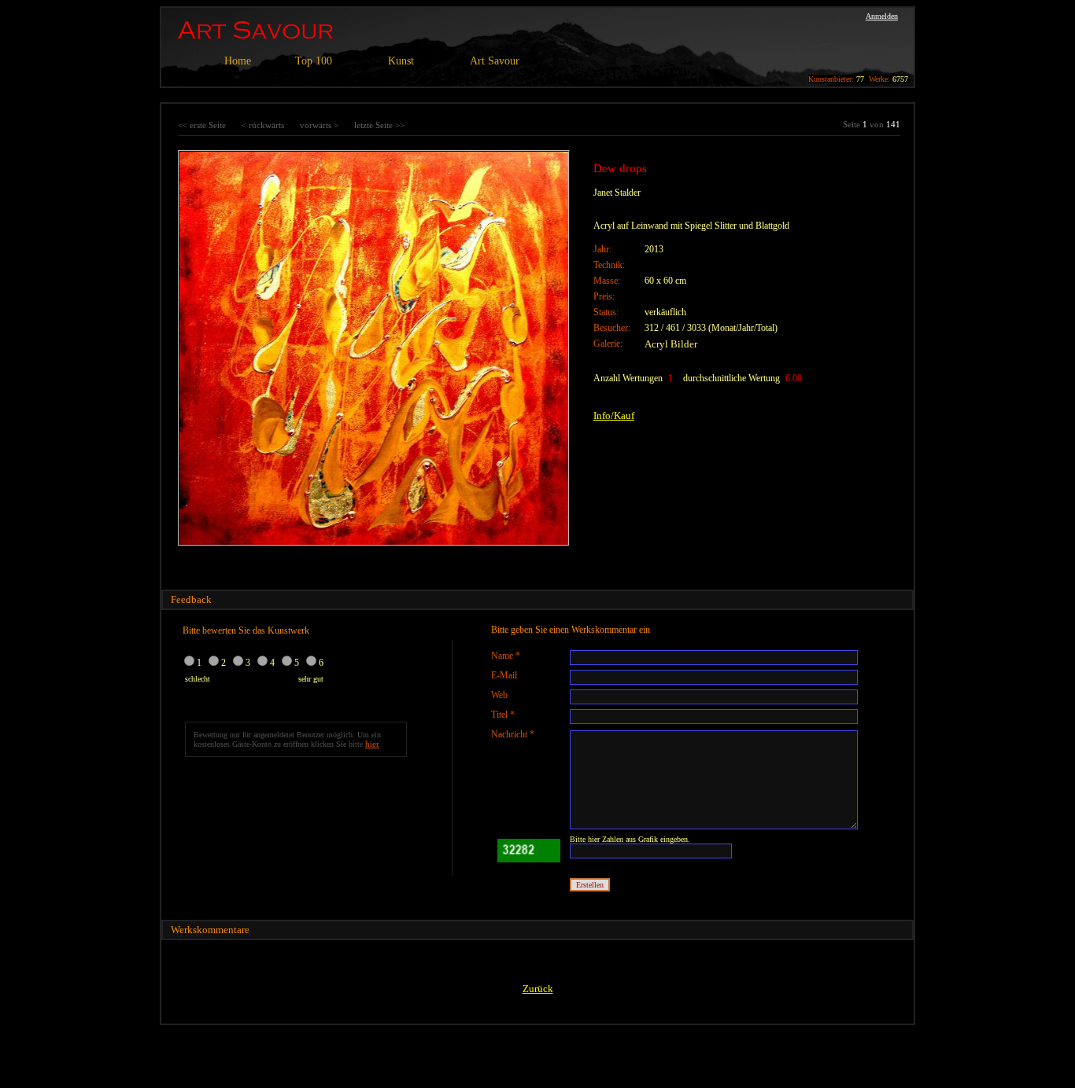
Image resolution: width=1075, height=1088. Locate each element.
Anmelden (882, 16)
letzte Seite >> (379, 125)
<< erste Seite (202, 125)
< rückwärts (263, 125)
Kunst (401, 61)
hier (372, 743)
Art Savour (494, 61)
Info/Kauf (613, 415)
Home (237, 61)
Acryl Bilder (671, 344)
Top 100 (313, 61)
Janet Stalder (617, 192)
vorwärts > (319, 125)
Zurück (538, 988)
